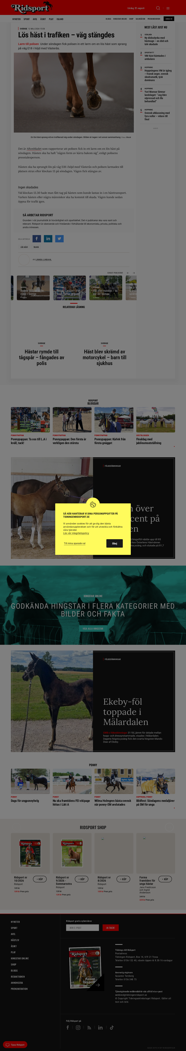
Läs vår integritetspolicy (76, 533)
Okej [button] (114, 543)
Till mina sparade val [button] (74, 543)
